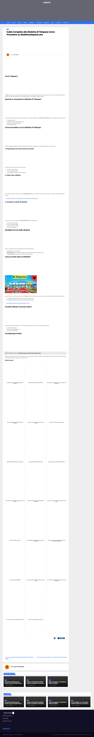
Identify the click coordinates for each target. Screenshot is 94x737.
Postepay (39, 22)
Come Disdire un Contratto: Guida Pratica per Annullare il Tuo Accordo (80, 703)
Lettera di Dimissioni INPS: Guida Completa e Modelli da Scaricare (35, 683)
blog (7, 29)
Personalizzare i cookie (87, 734)
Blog (52, 22)
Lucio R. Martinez (15, 54)
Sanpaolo (46, 22)
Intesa (13, 22)
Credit (25, 22)
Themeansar (21, 734)
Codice (19, 22)
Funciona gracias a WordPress (8, 734)
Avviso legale (5, 718)
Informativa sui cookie (7, 721)
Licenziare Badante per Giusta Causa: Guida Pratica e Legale (13, 683)
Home (52, 734)
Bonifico (31, 22)
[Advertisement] (47, 11)
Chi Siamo (58, 22)
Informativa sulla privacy (7, 715)
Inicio (8, 22)
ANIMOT (47, 2)
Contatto (65, 22)
